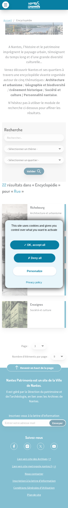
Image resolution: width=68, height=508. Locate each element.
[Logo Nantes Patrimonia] (34, 4)
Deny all (35, 258)
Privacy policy (34, 282)
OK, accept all (35, 244)
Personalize (34, 271)
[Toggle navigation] (5, 4)
